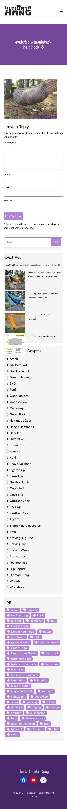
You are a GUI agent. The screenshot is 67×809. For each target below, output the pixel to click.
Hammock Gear (20, 420)
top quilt (16, 729)
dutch (47, 631)
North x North (19, 482)
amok (14, 610)
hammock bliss (21, 659)
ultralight (37, 729)
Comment (10, 142)
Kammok (16, 451)
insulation (40, 680)
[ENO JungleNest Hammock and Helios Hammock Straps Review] (15, 301)
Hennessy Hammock (24, 675)
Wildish (15, 581)
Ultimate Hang (19, 575)
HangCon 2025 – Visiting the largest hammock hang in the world (32, 265)
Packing (15, 507)
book (40, 615)
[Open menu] (61, 10)
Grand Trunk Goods (23, 653)
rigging (36, 707)
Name (7, 174)
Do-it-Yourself (20, 371)
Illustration (17, 439)
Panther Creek (20, 513)
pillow (50, 702)
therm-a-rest (35, 718)
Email (7, 187)
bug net (16, 621)
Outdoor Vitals (20, 501)
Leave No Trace (20, 464)
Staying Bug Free (21, 538)
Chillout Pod (18, 365)
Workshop (17, 587)
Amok (14, 359)
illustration (18, 680)
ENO (13, 383)
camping (36, 621)
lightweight (18, 696)
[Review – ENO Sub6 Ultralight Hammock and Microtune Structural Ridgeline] (15, 280)
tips (46, 724)
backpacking (19, 615)
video (14, 734)
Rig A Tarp (16, 519)
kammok (47, 691)
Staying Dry (18, 544)
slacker (54, 707)
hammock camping (23, 664)
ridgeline (17, 707)
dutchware (18, 637)
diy (53, 621)
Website (8, 200)
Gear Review (18, 402)
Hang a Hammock (22, 427)
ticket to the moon (23, 724)
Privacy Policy (45, 792)
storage (16, 713)
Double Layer (19, 626)
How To (15, 433)
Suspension (18, 556)
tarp (14, 718)
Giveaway (16, 408)
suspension (37, 713)
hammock (52, 653)
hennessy (17, 669)
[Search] (56, 242)
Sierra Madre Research (25, 526)
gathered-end (20, 642)
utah (55, 729)
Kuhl (13, 458)
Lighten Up (17, 470)
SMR (13, 532)
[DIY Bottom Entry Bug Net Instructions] (15, 344)
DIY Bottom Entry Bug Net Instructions (44, 336)
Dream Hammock (22, 377)
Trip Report (17, 569)
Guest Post (17, 414)
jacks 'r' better (20, 686)
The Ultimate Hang (33, 771)
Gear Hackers (19, 396)
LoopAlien (41, 696)
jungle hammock (22, 691)
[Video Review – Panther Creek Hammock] (15, 323)
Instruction (17, 445)
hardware (51, 664)
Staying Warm (19, 550)
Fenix (13, 389)
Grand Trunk (19, 648)
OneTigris (16, 495)
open (14, 702)
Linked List (17, 476)
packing (32, 702)
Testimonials (18, 563)
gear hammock (48, 642)
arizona (32, 610)
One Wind (17, 488)
